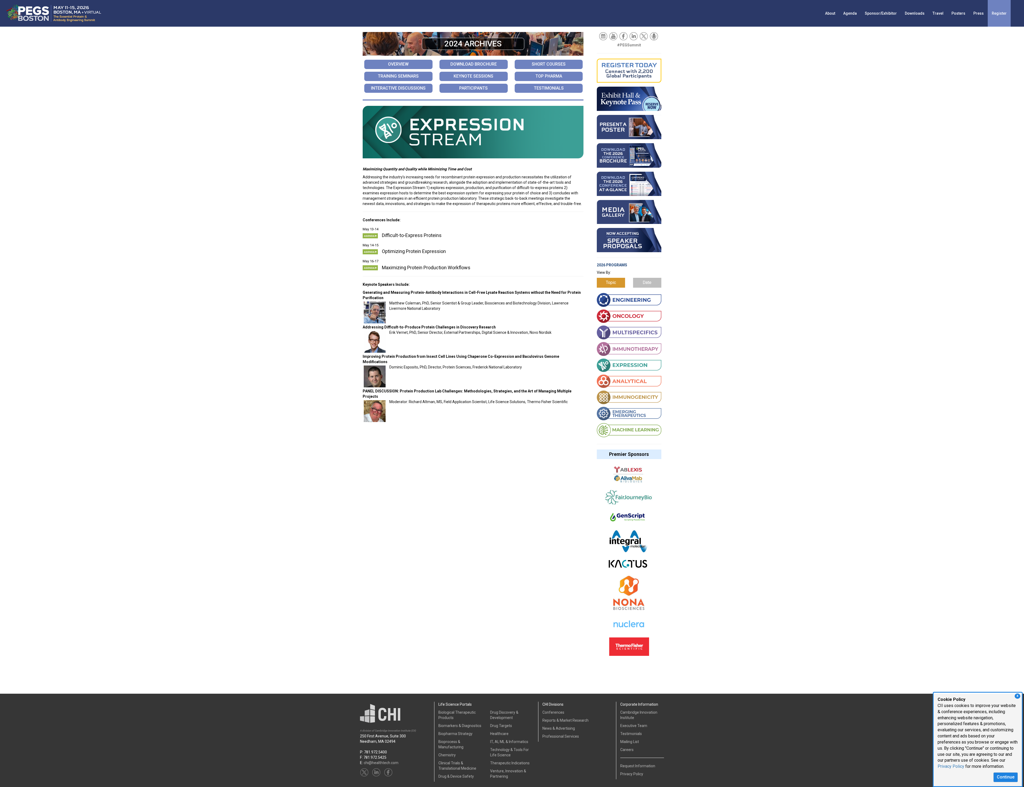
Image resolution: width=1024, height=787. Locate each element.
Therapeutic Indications (510, 763)
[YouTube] (613, 36)
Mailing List (629, 742)
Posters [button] (958, 13)
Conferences (553, 712)
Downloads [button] (915, 13)
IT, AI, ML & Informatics (509, 742)
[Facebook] (624, 36)
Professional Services (560, 736)
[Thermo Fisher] (629, 649)
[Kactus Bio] (628, 566)
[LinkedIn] (634, 36)
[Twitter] (644, 36)
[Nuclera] (628, 627)
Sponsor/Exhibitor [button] (881, 13)
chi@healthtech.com (381, 763)
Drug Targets (501, 726)
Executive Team (633, 726)
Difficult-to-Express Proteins (412, 235)
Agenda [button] (850, 13)
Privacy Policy (951, 766)
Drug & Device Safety (456, 776)
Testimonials (631, 734)
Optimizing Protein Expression (414, 251)
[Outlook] (603, 36)
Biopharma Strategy (455, 734)
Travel (938, 13)
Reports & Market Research (565, 720)
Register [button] (999, 13)
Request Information (637, 766)
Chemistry (447, 755)
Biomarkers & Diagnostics (459, 726)
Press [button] (978, 13)
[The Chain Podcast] (654, 36)
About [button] (830, 13)
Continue (1005, 777)
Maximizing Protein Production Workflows (426, 267)
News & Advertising (558, 728)
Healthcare (499, 734)
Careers (627, 750)
